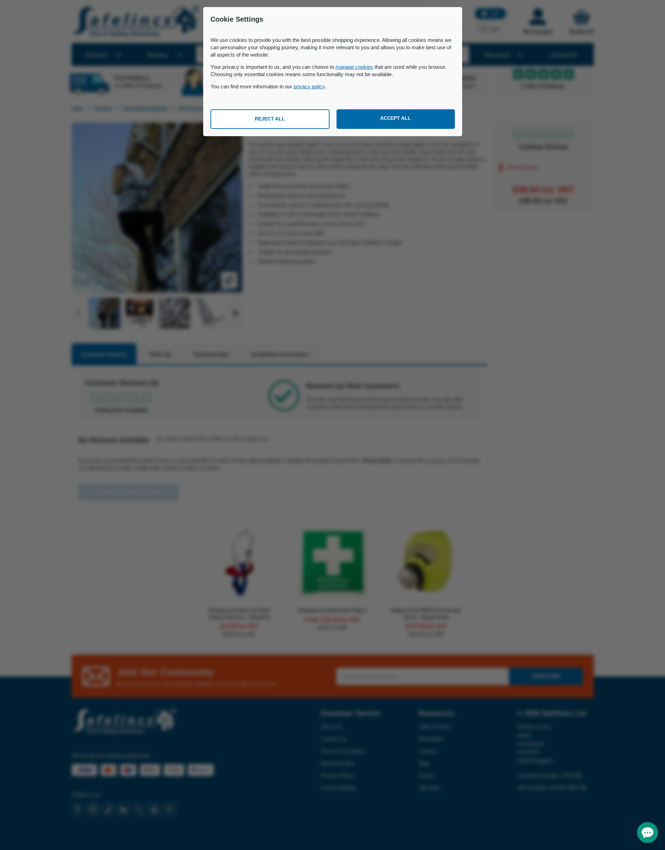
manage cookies (354, 67)
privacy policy (309, 86)
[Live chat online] (647, 832)
